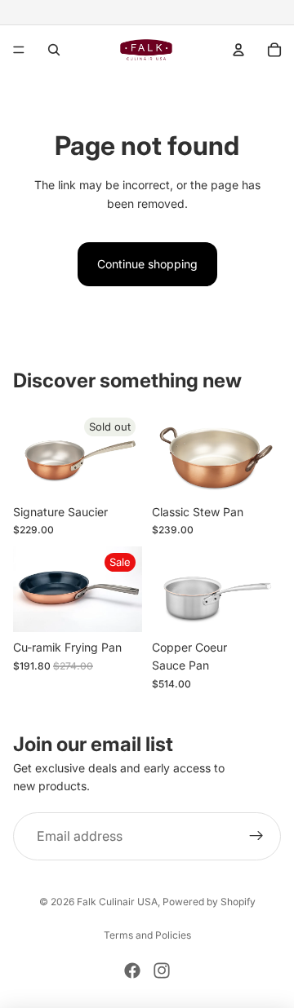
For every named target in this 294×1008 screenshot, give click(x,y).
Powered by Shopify (209, 901)
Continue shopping (147, 264)
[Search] (54, 50)
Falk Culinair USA (117, 901)
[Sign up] (256, 837)
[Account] (238, 50)
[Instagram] (162, 970)
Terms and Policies (147, 935)
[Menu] (19, 50)
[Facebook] (132, 970)
